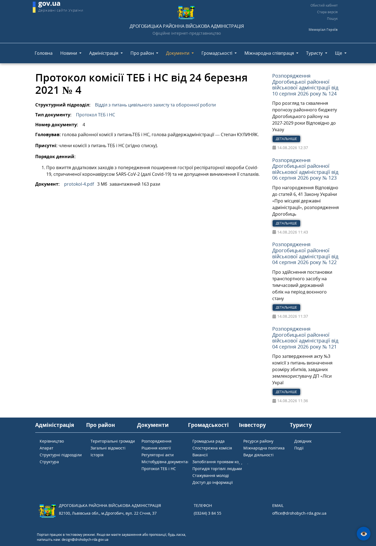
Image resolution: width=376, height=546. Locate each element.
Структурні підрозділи (61, 454)
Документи (178, 53)
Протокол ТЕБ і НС (95, 115)
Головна (44, 53)
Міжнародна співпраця (269, 53)
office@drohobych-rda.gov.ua (299, 513)
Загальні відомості (108, 448)
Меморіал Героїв (323, 29)
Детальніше (286, 138)
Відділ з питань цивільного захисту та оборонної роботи (155, 105)
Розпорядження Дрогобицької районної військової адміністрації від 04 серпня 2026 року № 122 (305, 253)
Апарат (46, 448)
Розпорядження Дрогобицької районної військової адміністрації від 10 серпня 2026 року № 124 (305, 84)
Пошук (332, 18)
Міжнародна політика (264, 448)
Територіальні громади (113, 441)
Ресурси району (258, 441)
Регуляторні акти (157, 454)
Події (299, 448)
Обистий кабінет (324, 5)
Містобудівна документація (167, 461)
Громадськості (217, 53)
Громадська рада (208, 441)
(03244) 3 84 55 (207, 513)
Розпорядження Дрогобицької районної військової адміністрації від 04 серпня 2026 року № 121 (305, 337)
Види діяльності (258, 454)
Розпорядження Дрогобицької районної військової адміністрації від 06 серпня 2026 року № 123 (305, 169)
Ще (339, 53)
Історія (97, 454)
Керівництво (52, 441)
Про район (142, 53)
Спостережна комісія (212, 448)
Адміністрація (104, 53)
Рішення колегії (156, 448)
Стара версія (327, 12)
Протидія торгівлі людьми (217, 468)
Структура (49, 461)
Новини (69, 53)
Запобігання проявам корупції (221, 461)
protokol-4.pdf (79, 184)
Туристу (315, 53)
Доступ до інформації (212, 482)
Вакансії (200, 454)
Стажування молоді (210, 475)
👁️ (363, 533)
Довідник (303, 441)
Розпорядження (156, 441)
